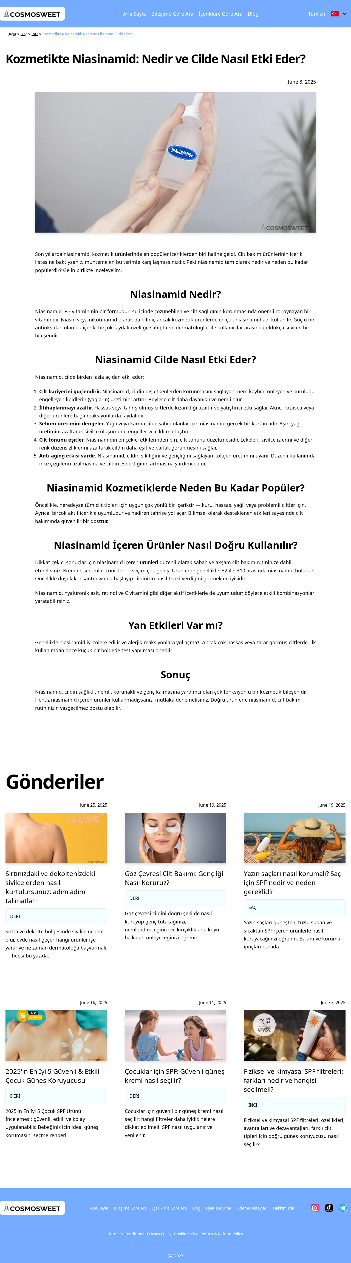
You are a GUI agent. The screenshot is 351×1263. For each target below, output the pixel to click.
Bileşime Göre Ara (172, 13)
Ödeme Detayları (252, 1208)
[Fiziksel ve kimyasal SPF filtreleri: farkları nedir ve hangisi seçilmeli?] (295, 1035)
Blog (253, 13)
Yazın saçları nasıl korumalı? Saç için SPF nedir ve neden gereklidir (292, 882)
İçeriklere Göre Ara (220, 13)
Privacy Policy (159, 1233)
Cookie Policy (186, 1233)
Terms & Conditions (126, 1233)
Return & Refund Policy (221, 1233)
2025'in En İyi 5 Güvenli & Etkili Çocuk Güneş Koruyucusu (52, 1076)
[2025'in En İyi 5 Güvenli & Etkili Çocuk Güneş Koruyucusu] (56, 1035)
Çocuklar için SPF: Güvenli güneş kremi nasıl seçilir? (175, 1076)
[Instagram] (315, 1208)
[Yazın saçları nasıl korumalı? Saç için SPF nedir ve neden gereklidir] (295, 838)
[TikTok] (329, 1208)
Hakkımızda (283, 1208)
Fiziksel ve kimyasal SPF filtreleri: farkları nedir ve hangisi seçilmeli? (293, 1080)
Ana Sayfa (134, 13)
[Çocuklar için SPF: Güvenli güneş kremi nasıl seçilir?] (176, 1035)
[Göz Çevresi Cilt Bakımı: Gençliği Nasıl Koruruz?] (176, 838)
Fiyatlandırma (218, 1208)
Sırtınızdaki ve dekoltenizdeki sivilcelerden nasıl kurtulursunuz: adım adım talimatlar (50, 887)
